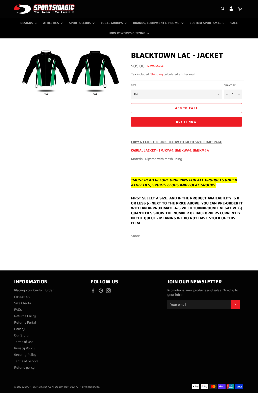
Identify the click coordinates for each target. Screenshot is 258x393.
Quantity (230, 85)
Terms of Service (26, 361)
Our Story (21, 335)
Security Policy (25, 354)
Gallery (19, 328)
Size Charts (22, 303)
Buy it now (186, 122)
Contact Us (22, 296)
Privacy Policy (24, 348)
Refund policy (24, 367)
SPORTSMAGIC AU (35, 387)
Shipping (156, 74)
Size (133, 85)
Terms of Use (23, 341)
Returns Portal (25, 322)
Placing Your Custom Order (34, 290)
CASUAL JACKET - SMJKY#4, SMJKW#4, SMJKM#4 (170, 150)
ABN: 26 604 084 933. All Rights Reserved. (74, 387)
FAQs (18, 309)
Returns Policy (25, 316)
